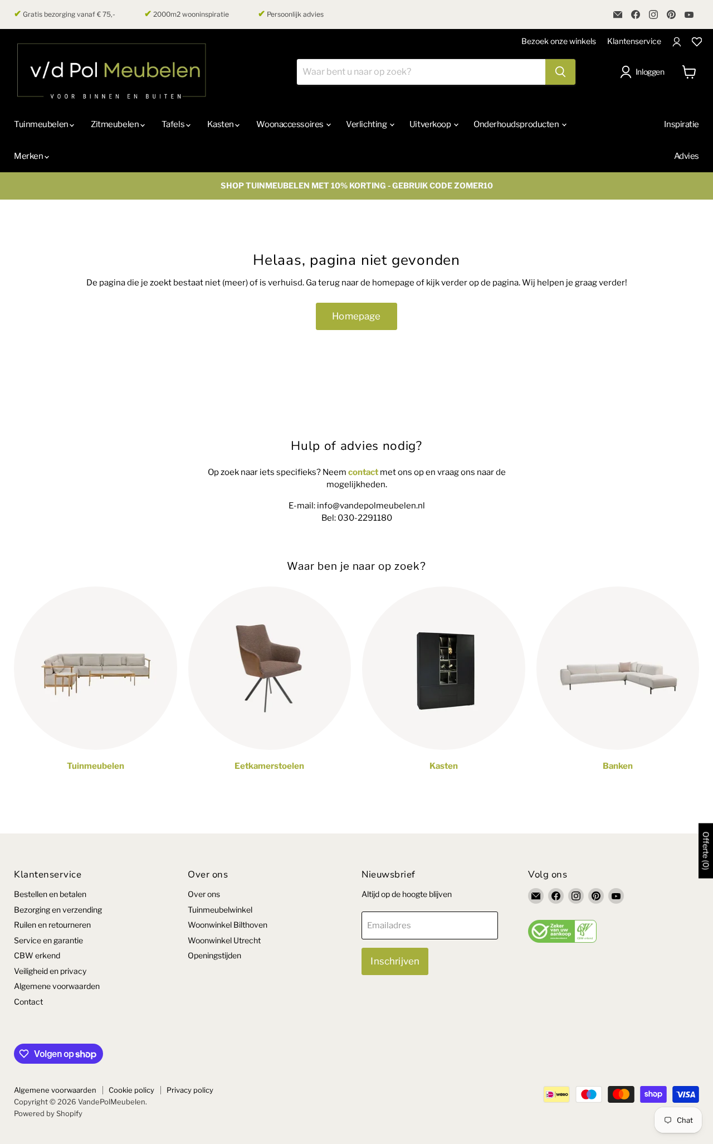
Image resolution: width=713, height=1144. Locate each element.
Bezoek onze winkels (558, 41)
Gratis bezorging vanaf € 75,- (64, 14)
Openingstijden (214, 955)
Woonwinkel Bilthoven (227, 924)
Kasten (221, 124)
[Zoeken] (560, 72)
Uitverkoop (430, 124)
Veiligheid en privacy (50, 971)
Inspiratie (681, 124)
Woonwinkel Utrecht (224, 940)
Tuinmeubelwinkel (220, 909)
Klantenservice (634, 41)
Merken (29, 156)
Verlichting (367, 124)
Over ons (204, 894)
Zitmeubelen (115, 124)
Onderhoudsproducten (516, 124)
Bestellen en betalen (50, 894)
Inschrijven (394, 961)
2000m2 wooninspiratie (186, 14)
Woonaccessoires (290, 124)
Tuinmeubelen (42, 124)
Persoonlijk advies (291, 14)
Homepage (356, 316)
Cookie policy (131, 1089)
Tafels (174, 124)
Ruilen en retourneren (52, 924)
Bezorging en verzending (58, 909)
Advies (686, 156)
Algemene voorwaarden (57, 986)
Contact (28, 1001)
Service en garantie (48, 940)
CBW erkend (37, 955)
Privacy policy (190, 1089)
